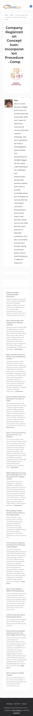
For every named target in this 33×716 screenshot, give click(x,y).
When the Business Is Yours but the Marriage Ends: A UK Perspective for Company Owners (16, 476)
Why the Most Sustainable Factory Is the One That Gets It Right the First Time (15, 633)
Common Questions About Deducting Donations (15, 616)
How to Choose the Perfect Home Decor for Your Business (16, 435)
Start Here (17, 704)
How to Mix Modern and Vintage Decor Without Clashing (14, 323)
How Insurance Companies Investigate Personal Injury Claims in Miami (15, 545)
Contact (24, 704)
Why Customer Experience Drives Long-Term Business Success (16, 357)
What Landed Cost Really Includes (15, 674)
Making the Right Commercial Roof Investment (12, 295)
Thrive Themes (16, 710)
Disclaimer (10, 704)
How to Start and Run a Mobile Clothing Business (15, 590)
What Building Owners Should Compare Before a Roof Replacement (15, 513)
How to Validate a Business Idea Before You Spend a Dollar (15, 399)
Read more (18, 349)
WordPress (16, 713)
